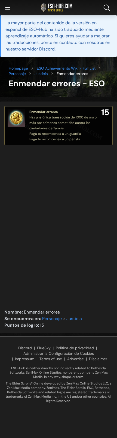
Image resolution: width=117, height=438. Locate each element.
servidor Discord (38, 49)
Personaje (17, 73)
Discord (25, 347)
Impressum (24, 358)
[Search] (108, 7)
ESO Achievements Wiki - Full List (66, 68)
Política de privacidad (75, 347)
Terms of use (50, 358)
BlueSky (44, 347)
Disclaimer (98, 358)
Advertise (75, 358)
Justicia (41, 73)
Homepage (18, 68)
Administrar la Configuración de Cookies (58, 353)
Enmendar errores (43, 112)
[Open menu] (7, 7)
